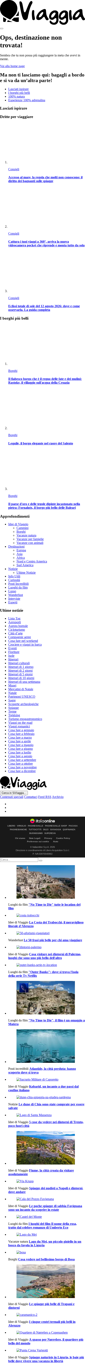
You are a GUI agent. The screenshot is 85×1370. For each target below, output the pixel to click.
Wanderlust (15, 595)
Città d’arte (15, 633)
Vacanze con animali (30, 543)
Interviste (14, 598)
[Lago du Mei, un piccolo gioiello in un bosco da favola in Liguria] (46, 1234)
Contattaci (30, 797)
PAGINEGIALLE (35, 826)
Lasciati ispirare (18, 89)
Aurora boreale (18, 626)
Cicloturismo (16, 629)
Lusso (12, 591)
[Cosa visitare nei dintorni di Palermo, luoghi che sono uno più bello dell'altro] (46, 947)
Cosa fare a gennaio (21, 730)
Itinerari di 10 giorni (21, 678)
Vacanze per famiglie (30, 539)
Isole (11, 655)
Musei (12, 685)
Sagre (12, 700)
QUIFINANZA (69, 830)
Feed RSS (44, 797)
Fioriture (13, 652)
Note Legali (34, 838)
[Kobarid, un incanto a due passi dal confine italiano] (46, 1079)
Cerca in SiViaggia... (14, 792)
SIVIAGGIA (55, 830)
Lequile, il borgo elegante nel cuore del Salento (40, 443)
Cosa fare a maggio (20, 745)
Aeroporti (14, 622)
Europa (21, 550)
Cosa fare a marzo (20, 737)
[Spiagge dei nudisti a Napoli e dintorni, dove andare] (46, 1181)
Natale (12, 693)
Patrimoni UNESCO (21, 696)
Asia (19, 554)
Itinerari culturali (19, 663)
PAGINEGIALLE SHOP (56, 826)
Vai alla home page (12, 66)
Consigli (13, 169)
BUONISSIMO (36, 833)
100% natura (16, 96)
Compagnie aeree (19, 637)
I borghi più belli (19, 92)
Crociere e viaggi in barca (25, 644)
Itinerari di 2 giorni (20, 670)
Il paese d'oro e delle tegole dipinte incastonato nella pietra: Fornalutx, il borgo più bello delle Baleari (44, 505)
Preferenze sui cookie (38, 841)
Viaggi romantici (19, 726)
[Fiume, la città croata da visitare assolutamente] (46, 1148)
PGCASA (73, 826)
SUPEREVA (50, 833)
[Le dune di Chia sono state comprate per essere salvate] (46, 1097)
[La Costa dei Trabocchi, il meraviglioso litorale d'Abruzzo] (46, 915)
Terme (12, 711)
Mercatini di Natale (20, 689)
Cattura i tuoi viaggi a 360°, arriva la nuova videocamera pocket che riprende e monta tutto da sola (46, 243)
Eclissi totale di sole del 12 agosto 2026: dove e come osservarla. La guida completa (44, 308)
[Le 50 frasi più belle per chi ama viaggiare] (46, 933)
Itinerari (13, 659)
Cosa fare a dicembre (22, 771)
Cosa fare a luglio (19, 752)
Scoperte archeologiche (23, 704)
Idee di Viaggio (18, 524)
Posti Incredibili (18, 583)
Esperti (12, 602)
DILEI (45, 830)
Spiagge (13, 707)
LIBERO (11, 826)
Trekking (14, 715)
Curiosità (14, 580)
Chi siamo (20, 838)
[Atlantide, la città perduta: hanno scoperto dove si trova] (46, 1046)
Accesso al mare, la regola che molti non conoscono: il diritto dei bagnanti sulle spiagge (45, 179)
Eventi (12, 648)
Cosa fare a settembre (22, 760)
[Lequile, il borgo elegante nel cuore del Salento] (46, 409)
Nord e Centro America (32, 561)
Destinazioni (16, 546)
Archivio (58, 797)
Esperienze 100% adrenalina (26, 100)
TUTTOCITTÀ (35, 830)
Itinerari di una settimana (24, 681)
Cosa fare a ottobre (20, 763)
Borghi (12, 371)
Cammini (22, 528)
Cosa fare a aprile (19, 741)
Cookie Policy (63, 838)
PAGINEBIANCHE (18, 830)
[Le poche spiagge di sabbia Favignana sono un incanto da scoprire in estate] (46, 1199)
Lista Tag (14, 618)
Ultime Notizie (26, 572)
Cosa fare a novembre (22, 767)
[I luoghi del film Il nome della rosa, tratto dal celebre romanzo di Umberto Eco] (46, 1217)
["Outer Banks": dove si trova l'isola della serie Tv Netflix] (46, 965)
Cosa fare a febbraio (21, 734)
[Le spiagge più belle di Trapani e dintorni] (46, 1282)
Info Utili (14, 576)
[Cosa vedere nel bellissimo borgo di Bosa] (46, 1252)
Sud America (25, 565)
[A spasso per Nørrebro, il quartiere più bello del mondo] (46, 1332)
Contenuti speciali (11, 797)
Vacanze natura (26, 535)
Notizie (13, 569)
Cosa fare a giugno (20, 748)
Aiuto (55, 841)
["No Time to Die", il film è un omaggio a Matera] (46, 998)
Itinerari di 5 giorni (20, 674)
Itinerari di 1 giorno (20, 667)
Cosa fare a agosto (20, 756)
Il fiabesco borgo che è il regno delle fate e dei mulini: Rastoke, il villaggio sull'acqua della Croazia (45, 380)
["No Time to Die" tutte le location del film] (46, 882)
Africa (21, 557)
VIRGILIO (21, 826)
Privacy (48, 838)
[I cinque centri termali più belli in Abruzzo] (46, 1315)
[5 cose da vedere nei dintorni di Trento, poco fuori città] (46, 1115)
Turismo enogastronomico (25, 719)
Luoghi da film (18, 587)
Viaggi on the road (20, 722)
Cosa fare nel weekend (23, 641)
